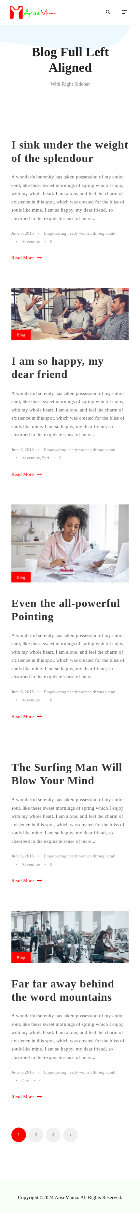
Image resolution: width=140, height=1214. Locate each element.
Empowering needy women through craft (80, 233)
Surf (45, 457)
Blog (21, 335)
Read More (22, 257)
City (25, 1080)
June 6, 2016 (22, 233)
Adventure (30, 241)
